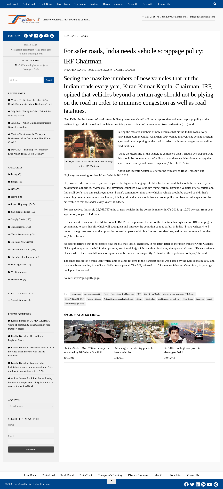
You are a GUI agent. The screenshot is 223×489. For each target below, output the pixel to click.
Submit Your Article (21, 300)
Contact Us (164, 4)
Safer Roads (188, 299)
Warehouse (16, 279)
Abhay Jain (17, 378)
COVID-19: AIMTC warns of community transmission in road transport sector (29, 324)
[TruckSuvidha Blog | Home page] (24, 20)
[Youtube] (46, 36)
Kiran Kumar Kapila (151, 294)
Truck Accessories (20, 234)
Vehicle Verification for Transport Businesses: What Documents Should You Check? (29, 138)
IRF (139, 294)
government (76, 294)
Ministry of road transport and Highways (178, 294)
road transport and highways (169, 299)
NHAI (139, 299)
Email (11, 436)
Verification (17, 272)
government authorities (92, 294)
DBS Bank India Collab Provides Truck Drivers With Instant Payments (31, 351)
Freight (14, 181)
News (14, 196)
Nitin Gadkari (150, 299)
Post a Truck (63, 4)
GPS (13, 189)
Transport (200, 299)
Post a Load (29, 4)
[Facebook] (26, 36)
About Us (133, 4)
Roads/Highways (76, 36)
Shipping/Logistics (20, 211)
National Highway (94, 299)
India (106, 294)
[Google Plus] (41, 36)
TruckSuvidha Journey (22, 257)
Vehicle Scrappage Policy (74, 304)
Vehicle (209, 299)
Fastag (14, 174)
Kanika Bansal (76, 70)
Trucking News (19, 242)
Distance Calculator (113, 4)
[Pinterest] (52, 36)
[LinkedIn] (36, 36)
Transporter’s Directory (86, 4)
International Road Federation (123, 294)
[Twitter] (31, 36)
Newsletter (148, 4)
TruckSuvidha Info (20, 249)
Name (11, 424)
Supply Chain (18, 219)
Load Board (12, 4)
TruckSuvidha (20, 484)
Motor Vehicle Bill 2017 (74, 299)
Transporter (17, 227)
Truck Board (45, 4)
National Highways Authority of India (118, 299)
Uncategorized (18, 264)
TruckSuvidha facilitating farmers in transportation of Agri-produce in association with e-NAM (30, 367)
